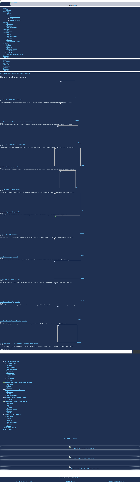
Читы (8, 412)
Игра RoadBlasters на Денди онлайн (10, 189)
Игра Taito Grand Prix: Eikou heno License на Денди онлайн (16, 121)
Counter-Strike (15, 17)
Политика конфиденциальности (25, 481)
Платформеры (11, 369)
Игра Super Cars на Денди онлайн (9, 166)
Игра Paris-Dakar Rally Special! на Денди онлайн (13, 321)
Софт (8, 376)
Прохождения (11, 27)
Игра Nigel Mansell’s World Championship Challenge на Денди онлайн (19, 343)
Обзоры (9, 26)
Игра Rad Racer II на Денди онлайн (10, 234)
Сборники (10, 373)
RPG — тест (7, 429)
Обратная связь (70, 481)
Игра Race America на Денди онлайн (10, 279)
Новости (9, 24)
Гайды (8, 13)
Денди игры (7, 73)
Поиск (136, 351)
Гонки (21, 73)
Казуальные (11, 363)
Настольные (11, 367)
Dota (11, 19)
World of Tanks (15, 20)
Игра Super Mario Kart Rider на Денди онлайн (12, 144)
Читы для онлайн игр (14, 54)
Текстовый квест (9, 428)
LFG (1, 73)
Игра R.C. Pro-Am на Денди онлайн (10, 302)
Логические (10, 365)
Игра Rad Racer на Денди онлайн (9, 257)
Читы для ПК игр (13, 42)
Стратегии (10, 378)
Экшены (9, 380)
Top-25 (8, 10)
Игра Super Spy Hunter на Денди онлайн (11, 99)
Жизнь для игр (73, 5)
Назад (1, 347)
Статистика (10, 50)
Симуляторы (15, 73)
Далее (10, 347)
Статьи (9, 15)
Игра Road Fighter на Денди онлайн (10, 212)
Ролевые (9, 371)
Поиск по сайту (4, 349)
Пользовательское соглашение (115, 481)
